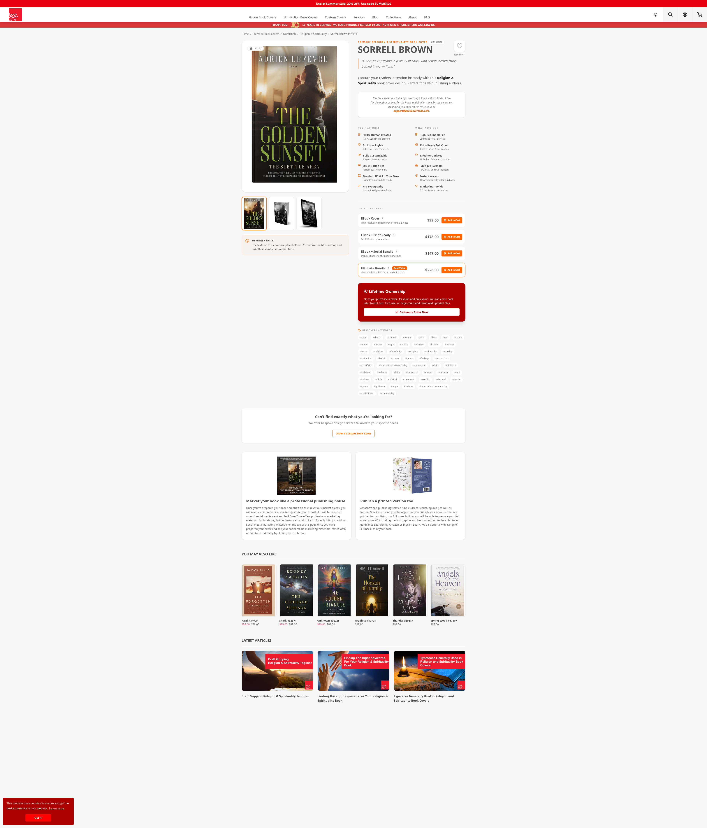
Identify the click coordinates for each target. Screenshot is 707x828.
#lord (457, 372)
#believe (364, 379)
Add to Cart (454, 220)
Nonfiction (289, 34)
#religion (378, 351)
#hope (394, 386)
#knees (364, 344)
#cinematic (408, 379)
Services (359, 17)
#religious (413, 351)
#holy (434, 337)
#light (391, 344)
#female (456, 379)
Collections (393, 17)
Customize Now (297, 116)
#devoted (441, 379)
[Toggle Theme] (655, 14)
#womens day (387, 393)
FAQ (427, 17)
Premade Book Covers (266, 34)
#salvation (365, 372)
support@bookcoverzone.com (411, 111)
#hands (458, 337)
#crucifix (425, 379)
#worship (447, 351)
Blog (375, 17)
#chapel (428, 372)
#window (418, 344)
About (412, 17)
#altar (421, 337)
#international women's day (393, 365)
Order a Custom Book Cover (353, 433)
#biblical (392, 379)
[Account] (685, 14)
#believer (443, 372)
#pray (363, 337)
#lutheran (382, 372)
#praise (404, 344)
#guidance (379, 386)
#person (449, 344)
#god (445, 337)
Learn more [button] (56, 808)
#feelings (424, 358)
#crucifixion (366, 365)
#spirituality (430, 351)
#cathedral (366, 358)
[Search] (670, 14)
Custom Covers (335, 17)
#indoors (408, 386)
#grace (364, 386)
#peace (409, 358)
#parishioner (367, 393)
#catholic (392, 337)
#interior (434, 344)
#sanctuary (412, 372)
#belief (381, 358)
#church (377, 337)
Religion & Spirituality (313, 34)
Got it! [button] (38, 817)
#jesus (363, 351)
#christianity (395, 351)
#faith (397, 372)
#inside (378, 344)
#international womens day (433, 386)
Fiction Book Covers (262, 17)
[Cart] (699, 14)
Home (245, 34)
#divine (435, 365)
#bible (378, 379)
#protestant (419, 365)
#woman (407, 337)
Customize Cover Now (414, 312)
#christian (451, 365)
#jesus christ (441, 358)
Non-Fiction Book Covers (301, 17)
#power (395, 358)
